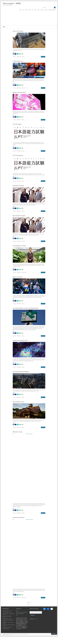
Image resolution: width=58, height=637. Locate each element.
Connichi (25, 617)
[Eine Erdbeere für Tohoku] (29, 247)
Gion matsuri (21, 619)
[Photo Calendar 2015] (29, 403)
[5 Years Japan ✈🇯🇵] (29, 63)
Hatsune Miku (25, 619)
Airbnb (17, 610)
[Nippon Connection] (29, 278)
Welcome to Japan (17, 432)
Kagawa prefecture (21, 621)
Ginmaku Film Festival (18, 517)
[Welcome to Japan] (29, 433)
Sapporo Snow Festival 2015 (20, 340)
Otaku (35, 9)
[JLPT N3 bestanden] (29, 157)
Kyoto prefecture (20, 623)
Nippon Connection (18, 277)
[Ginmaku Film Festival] (29, 519)
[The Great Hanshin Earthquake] (29, 373)
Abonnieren (32, 615)
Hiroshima (17, 620)
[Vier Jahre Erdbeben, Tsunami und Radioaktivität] (29, 310)
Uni (32, 9)
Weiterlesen (43, 56)
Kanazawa (17, 622)
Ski (26, 626)
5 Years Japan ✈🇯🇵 (18, 61)
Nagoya (26, 623)
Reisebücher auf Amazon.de (20, 613)
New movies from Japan (19, 215)
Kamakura (25, 621)
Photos (38, 9)
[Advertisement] (29, 18)
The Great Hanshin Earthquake (21, 371)
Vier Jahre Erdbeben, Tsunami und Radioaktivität (25, 308)
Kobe (22, 622)
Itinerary (21, 620)
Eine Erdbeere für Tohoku (19, 245)
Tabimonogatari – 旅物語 (12, 3)
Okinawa (25, 624)
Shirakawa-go (24, 626)
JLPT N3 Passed (17, 124)
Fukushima (17, 619)
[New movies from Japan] (29, 217)
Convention (18, 618)
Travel (24, 9)
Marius (15, 56)
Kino (19, 622)
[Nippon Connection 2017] (29, 94)
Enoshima (22, 618)
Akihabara (17, 617)
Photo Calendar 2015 (18, 401)
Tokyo (23, 627)
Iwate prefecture (25, 620)
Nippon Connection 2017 (19, 92)
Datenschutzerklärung (51, 9)
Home (20, 9)
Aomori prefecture (21, 617)
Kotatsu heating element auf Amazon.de (22, 612)
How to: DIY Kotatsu (18, 31)
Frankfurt (26, 618)
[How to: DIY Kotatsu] (29, 33)
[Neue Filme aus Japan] (29, 187)
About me (45, 9)
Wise (16, 615)
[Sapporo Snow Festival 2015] (29, 342)
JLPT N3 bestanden (18, 155)
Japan (27, 9)
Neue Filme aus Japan (18, 185)
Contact (42, 9)
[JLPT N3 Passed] (29, 126)
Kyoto (26, 622)
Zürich (30, 9)
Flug (24, 618)
